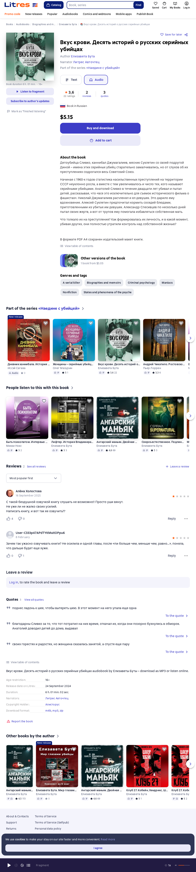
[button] (69, 93)
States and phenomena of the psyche (108, 292)
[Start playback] (9, 865)
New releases (33, 14)
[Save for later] (45, 323)
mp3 (55, 710)
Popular (52, 14)
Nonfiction (70, 292)
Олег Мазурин (62, 368)
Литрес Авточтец (57, 698)
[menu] (33, 478)
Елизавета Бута (108, 368)
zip (62, 710)
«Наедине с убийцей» (103, 68)
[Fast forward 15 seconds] (22, 865)
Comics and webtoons (97, 14)
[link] (92, 491)
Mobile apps (124, 14)
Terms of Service (45, 816)
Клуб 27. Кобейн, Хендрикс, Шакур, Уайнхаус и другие (147, 790)
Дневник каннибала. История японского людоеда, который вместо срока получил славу (29, 364)
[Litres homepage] (21, 5)
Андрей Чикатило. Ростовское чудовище (164, 364)
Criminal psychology (141, 282)
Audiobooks (70, 14)
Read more (108, 839)
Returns (11, 828)
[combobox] (100, 5)
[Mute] (176, 865)
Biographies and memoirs (104, 282)
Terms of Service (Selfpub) (52, 822)
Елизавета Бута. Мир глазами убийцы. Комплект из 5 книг (57, 790)
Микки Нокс (14, 446)
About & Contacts (17, 816)
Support (11, 822)
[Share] (187, 34)
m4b (48, 710)
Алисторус (52, 704)
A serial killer (71, 282)
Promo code (12, 14)
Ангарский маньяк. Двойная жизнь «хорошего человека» (117, 442)
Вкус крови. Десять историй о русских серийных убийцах (119, 364)
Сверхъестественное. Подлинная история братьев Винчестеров (163, 442)
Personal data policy (48, 828)
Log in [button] (13, 582)
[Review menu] (186, 519)
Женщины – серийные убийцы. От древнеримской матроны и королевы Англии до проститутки (74, 364)
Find (138, 5)
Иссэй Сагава (16, 368)
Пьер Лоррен (152, 368)
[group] (98, 493)
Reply (172, 519)
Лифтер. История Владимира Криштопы (72, 442)
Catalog (56, 5)
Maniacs (167, 282)
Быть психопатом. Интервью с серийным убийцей (27, 442)
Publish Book (145, 14)
